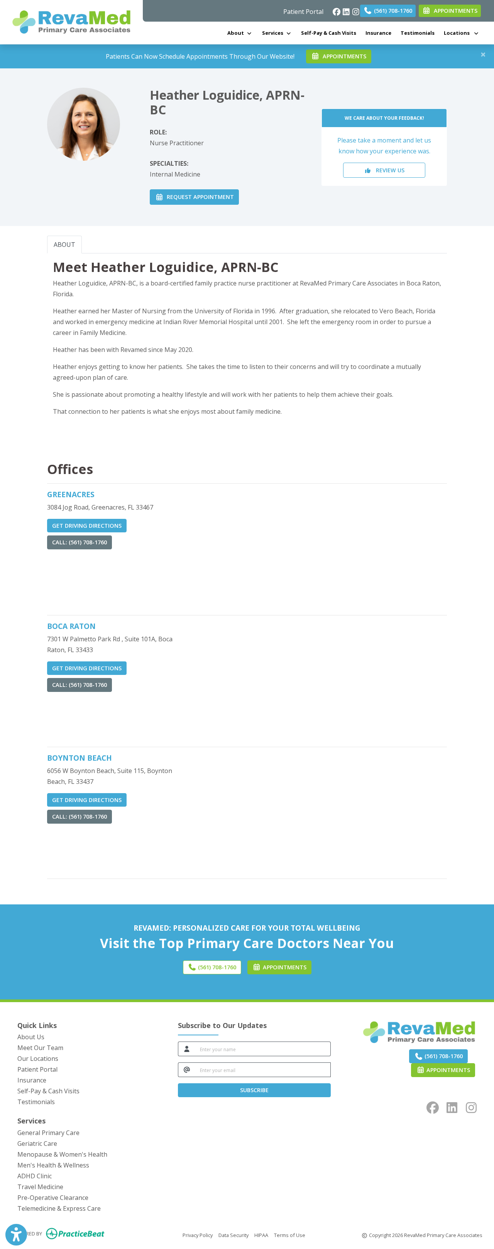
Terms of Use (289, 1235)
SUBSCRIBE (254, 1090)
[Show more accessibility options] (16, 1235)
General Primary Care (48, 1132)
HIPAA (261, 1235)
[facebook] (334, 9)
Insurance (378, 32)
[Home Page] (71, 21)
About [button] (236, 32)
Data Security (233, 1235)
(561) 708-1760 (392, 10)
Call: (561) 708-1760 (79, 542)
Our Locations (37, 1058)
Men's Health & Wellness (53, 1165)
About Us (30, 1037)
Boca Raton (71, 626)
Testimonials (418, 32)
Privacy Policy (198, 1235)
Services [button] (274, 32)
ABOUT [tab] (64, 244)
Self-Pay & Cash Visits (328, 32)
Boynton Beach (79, 758)
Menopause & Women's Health (62, 1154)
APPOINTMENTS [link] (454, 10)
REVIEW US (387, 170)
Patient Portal (303, 11)
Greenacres (71, 494)
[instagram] (354, 9)
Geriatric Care (37, 1143)
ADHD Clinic (34, 1176)
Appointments (447, 1070)
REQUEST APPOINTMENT (199, 197)
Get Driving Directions (87, 525)
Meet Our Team (40, 1047)
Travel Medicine (40, 1187)
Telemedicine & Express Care (59, 1208)
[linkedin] (344, 9)
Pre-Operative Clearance (52, 1197)
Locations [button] (458, 32)
